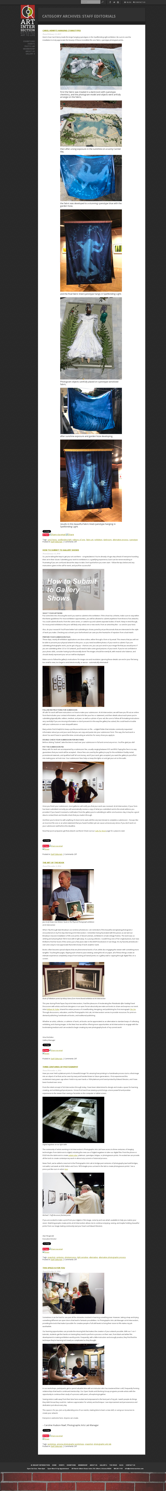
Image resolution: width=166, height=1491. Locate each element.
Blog (121, 1465)
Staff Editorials (56, 541)
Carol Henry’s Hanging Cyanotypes (62, 30)
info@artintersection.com (134, 1469)
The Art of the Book (53, 862)
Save (46, 535)
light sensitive (82, 1257)
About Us (30, 51)
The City (133, 1009)
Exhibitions (29, 41)
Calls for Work (100, 831)
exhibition (98, 539)
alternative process (120, 539)
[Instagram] (118, 2)
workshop (52, 1444)
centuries (60, 1257)
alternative (93, 1257)
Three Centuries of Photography (60, 1066)
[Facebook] (110, 2)
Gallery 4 (30, 53)
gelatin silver (73, 1155)
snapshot (51, 1257)
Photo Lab (30, 46)
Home (54, 1465)
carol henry (52, 539)
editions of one (78, 539)
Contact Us (130, 1465)
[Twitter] (114, 2)
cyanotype (133, 539)
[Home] (28, 20)
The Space (113, 1465)
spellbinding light (64, 539)
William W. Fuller (53, 1009)
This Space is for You (54, 1267)
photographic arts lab (102, 1444)
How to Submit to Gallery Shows (61, 550)
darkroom (107, 539)
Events (31, 43)
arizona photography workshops (70, 1444)
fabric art (89, 539)
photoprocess (70, 1257)
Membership (29, 49)
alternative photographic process (112, 1257)
